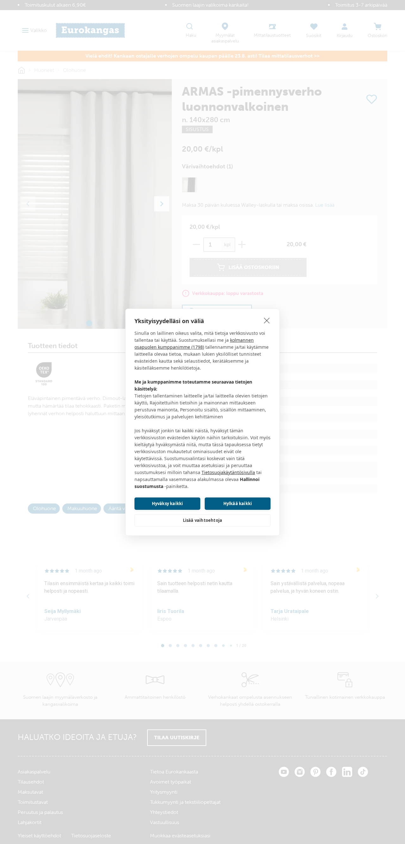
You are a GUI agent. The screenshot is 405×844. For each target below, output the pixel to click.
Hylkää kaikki (237, 503)
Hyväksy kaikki (167, 503)
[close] (267, 320)
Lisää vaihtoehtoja (202, 520)
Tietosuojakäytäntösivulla (228, 472)
